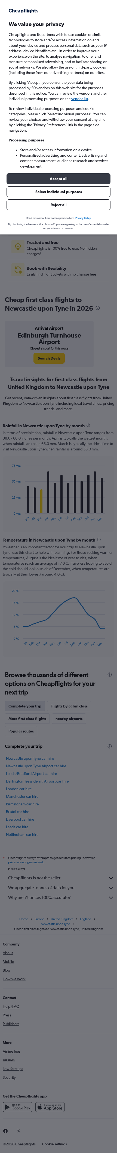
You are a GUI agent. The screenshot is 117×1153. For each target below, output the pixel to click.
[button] (58, 178)
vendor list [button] (79, 99)
